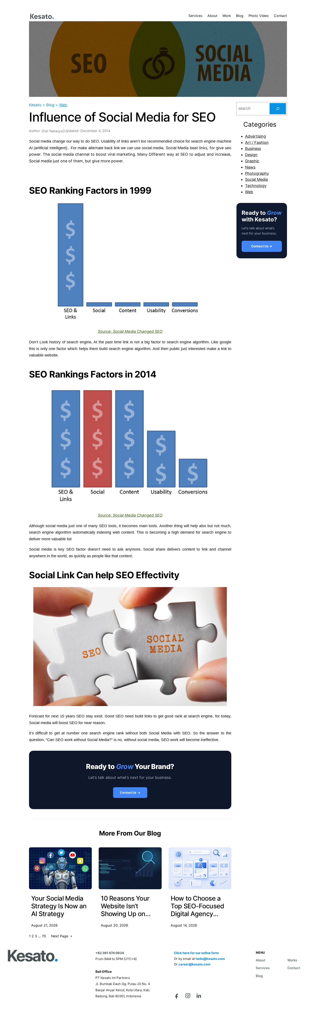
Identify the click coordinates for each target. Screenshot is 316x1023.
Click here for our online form (196, 953)
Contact (293, 968)
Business (253, 148)
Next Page (61, 936)
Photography (257, 173)
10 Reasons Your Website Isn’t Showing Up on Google (125, 906)
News (250, 167)
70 (44, 936)
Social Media (256, 179)
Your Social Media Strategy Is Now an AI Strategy (59, 906)
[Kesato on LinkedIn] (199, 996)
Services (263, 968)
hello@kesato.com (210, 959)
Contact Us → (130, 792)
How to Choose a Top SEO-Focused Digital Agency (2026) (197, 906)
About (260, 960)
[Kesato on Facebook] (177, 996)
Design (251, 154)
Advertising (255, 136)
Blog (259, 976)
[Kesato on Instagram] (188, 996)
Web (63, 105)
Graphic (252, 161)
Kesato (32, 956)
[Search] (278, 108)
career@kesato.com (194, 964)
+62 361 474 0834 (109, 953)
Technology (256, 185)
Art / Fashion (257, 142)
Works (292, 960)
